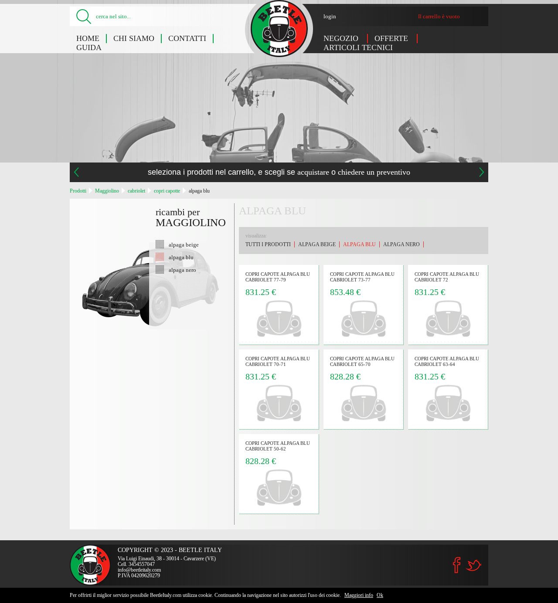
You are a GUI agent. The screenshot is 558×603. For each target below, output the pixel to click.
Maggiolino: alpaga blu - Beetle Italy (279, 28)
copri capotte (167, 191)
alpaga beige (184, 244)
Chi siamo (133, 38)
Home (87, 38)
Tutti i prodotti (268, 244)
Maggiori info (358, 595)
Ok (380, 595)
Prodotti (78, 191)
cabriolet (136, 191)
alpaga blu (199, 191)
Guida (89, 47)
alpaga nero (182, 270)
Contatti (187, 38)
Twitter (473, 565)
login (329, 16)
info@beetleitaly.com (139, 570)
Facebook (457, 565)
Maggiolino (107, 191)
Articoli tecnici (358, 47)
